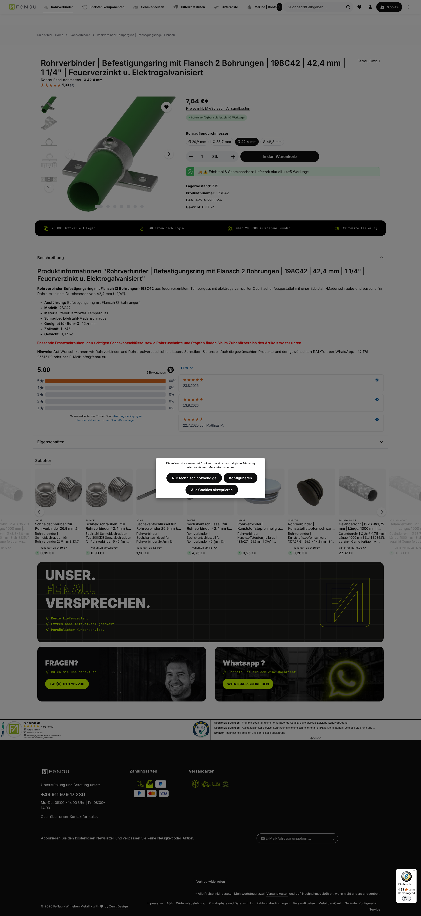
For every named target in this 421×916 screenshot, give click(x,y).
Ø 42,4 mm (246, 142)
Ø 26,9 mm (197, 142)
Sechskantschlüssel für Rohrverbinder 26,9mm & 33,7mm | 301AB (157, 526)
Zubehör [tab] (43, 460)
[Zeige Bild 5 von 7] (128, 206)
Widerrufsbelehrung (190, 903)
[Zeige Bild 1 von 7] (99, 206)
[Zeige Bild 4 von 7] (121, 206)
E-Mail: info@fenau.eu (87, 357)
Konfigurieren (240, 478)
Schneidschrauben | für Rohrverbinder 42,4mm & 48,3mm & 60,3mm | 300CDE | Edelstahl (107, 526)
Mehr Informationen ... (222, 467)
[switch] (406, 898)
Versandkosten (277, 893)
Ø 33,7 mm (222, 142)
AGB (169, 903)
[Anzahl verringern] (191, 156)
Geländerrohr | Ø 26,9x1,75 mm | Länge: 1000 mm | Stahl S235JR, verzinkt (361, 526)
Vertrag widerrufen (210, 881)
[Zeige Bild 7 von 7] (142, 206)
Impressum (155, 903)
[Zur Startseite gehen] (23, 7)
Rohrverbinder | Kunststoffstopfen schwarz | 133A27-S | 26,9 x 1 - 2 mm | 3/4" (311, 526)
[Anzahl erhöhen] (233, 156)
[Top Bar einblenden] (408, 7)
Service (374, 909)
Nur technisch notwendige (194, 478)
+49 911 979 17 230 (63, 794)
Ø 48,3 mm (272, 142)
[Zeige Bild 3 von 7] (114, 206)
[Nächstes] (279, 7)
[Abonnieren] (334, 838)
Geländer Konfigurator (361, 903)
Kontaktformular (83, 816)
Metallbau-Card (329, 903)
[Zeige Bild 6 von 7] (135, 206)
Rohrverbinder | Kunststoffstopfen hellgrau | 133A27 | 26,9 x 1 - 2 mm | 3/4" (260, 526)
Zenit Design (118, 906)
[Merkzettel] (359, 7)
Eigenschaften (50, 442)
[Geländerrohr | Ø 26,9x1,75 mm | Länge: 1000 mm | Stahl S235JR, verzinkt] (362, 492)
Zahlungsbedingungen (273, 903)
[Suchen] (348, 7)
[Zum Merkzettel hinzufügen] (166, 107)
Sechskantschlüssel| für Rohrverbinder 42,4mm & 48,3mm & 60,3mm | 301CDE (208, 526)
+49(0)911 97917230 (67, 684)
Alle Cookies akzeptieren (212, 490)
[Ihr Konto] (370, 7)
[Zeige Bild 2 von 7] (108, 206)
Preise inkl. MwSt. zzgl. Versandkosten (218, 108)
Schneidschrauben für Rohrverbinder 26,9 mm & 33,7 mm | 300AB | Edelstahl (56, 526)
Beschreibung (50, 257)
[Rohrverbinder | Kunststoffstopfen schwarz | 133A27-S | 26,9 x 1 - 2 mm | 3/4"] (311, 492)
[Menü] (414, 871)
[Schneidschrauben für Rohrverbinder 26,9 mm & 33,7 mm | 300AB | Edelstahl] (58, 492)
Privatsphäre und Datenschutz (231, 903)
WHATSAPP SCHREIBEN (248, 684)
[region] (109, 154)
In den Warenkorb (280, 156)
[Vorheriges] (69, 154)
